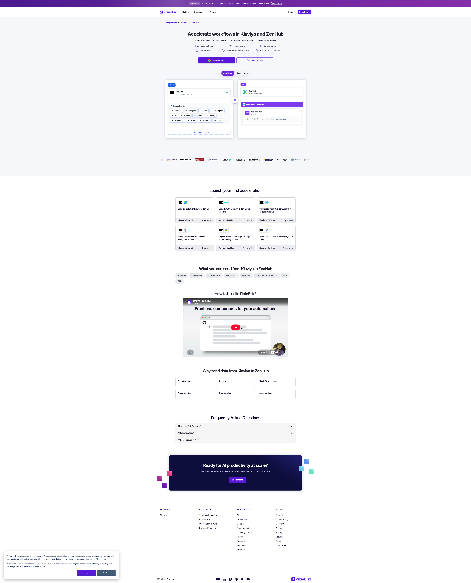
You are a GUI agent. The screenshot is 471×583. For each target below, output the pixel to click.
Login (290, 12)
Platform (185, 12)
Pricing (213, 12)
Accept (86, 573)
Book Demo (304, 12)
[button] (199, 12)
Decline (106, 573)
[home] (170, 12)
